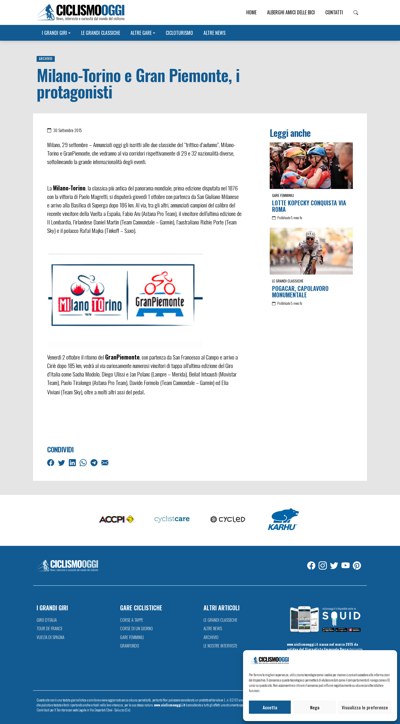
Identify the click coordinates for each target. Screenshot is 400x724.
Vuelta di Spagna (50, 637)
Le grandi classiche (100, 32)
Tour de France (50, 628)
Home (251, 12)
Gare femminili (283, 195)
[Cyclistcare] (172, 519)
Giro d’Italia (47, 620)
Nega (314, 707)
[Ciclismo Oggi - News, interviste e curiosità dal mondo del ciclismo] (80, 12)
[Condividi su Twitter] (62, 462)
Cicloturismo (179, 32)
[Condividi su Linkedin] (73, 462)
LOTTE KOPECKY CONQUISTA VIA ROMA (309, 206)
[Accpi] (116, 519)
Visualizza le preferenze (365, 707)
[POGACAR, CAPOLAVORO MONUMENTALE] (311, 251)
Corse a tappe (131, 620)
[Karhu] (283, 519)
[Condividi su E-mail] (105, 462)
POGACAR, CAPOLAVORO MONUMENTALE (300, 291)
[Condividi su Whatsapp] (84, 462)
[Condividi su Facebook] (51, 462)
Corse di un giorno (136, 628)
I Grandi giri (54, 32)
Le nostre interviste (220, 646)
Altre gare (141, 32)
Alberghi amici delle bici (291, 12)
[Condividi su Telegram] (94, 462)
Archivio (45, 58)
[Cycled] (228, 519)
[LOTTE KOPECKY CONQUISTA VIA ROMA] (311, 165)
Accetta (270, 707)
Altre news (214, 32)
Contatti (334, 12)
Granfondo (129, 646)
